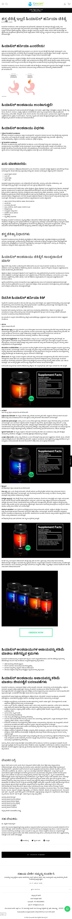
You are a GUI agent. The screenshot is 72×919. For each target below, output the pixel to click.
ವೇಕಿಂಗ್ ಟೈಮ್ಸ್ (15, 801)
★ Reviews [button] (70, 461)
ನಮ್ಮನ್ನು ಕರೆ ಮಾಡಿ (36, 895)
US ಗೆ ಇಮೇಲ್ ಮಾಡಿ (36, 883)
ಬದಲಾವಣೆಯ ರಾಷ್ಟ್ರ (15, 810)
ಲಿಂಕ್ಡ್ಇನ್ (13, 805)
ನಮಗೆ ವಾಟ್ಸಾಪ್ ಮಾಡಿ (36, 898)
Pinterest (14, 807)
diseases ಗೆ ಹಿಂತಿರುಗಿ (37, 854)
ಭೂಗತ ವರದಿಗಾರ (16, 799)
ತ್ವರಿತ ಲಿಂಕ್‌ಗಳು (35, 889)
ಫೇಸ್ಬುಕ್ (13, 797)
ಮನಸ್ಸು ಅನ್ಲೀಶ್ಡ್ (15, 803)
